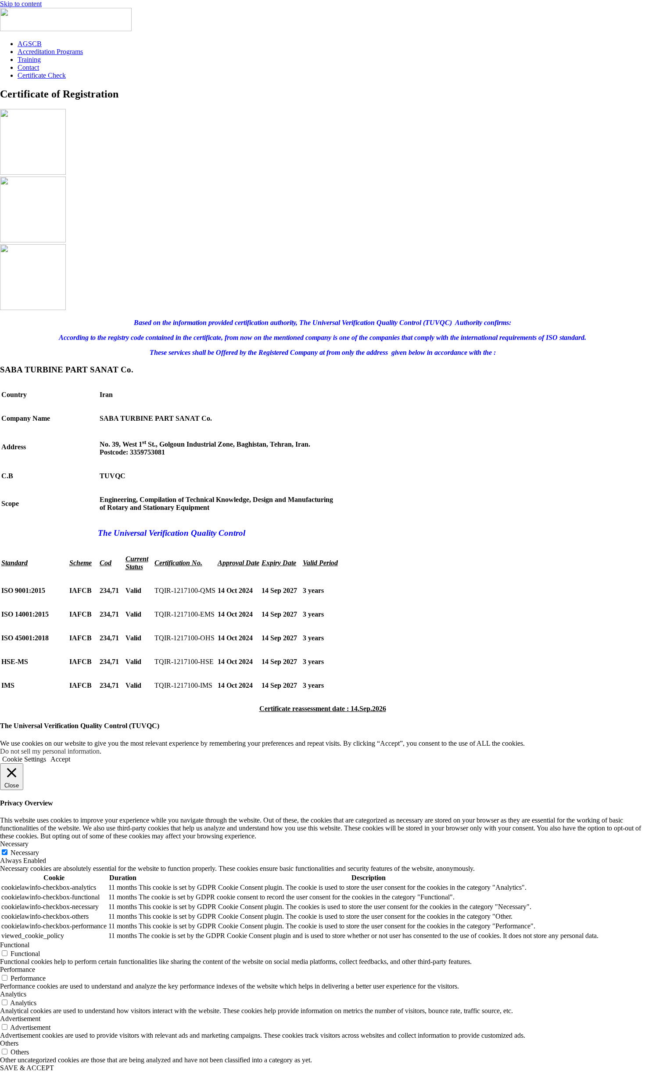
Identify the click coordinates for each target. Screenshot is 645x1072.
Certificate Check (42, 75)
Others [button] (9, 1043)
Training (29, 59)
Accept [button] (60, 759)
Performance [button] (17, 969)
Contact (28, 67)
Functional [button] (14, 945)
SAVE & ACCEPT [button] (27, 1068)
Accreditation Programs (50, 51)
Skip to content (21, 3)
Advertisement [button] (20, 1018)
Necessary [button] (14, 844)
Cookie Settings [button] (24, 759)
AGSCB (30, 43)
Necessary (25, 852)
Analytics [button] (13, 994)
